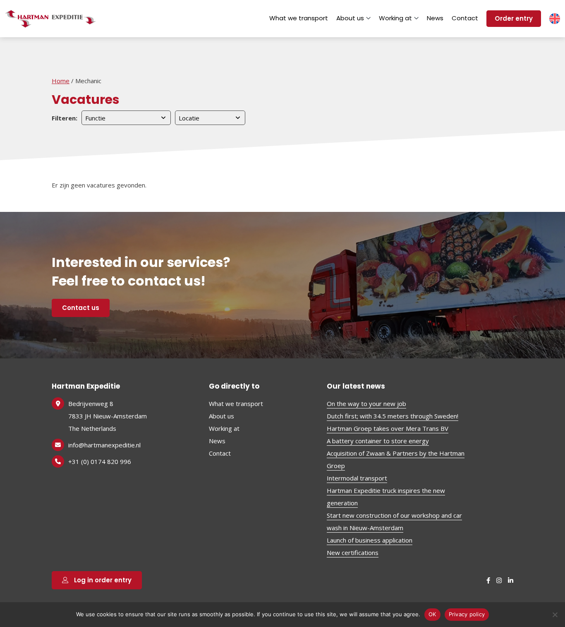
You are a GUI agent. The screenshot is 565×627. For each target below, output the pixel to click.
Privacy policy (467, 614)
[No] (555, 614)
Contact (465, 18)
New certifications (352, 552)
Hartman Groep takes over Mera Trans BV (387, 428)
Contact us (80, 307)
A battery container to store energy (378, 441)
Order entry (514, 18)
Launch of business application (369, 540)
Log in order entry (102, 580)
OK (432, 614)
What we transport (298, 18)
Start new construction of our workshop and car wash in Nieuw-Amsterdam (394, 521)
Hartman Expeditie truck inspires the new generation (386, 496)
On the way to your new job (366, 403)
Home (60, 81)
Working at (395, 18)
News (435, 18)
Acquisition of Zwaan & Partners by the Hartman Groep (395, 459)
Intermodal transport (357, 478)
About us (350, 18)
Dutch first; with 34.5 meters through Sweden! (392, 416)
